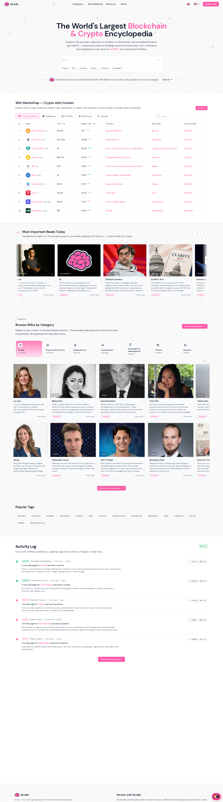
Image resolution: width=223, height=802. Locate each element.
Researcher (137, 516)
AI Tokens (83, 68)
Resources (111, 4)
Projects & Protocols (39, 581)
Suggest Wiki (211, 4)
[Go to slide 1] (202, 361)
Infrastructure (119, 516)
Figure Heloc (37, 202)
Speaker (50, 516)
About (124, 4)
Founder (22, 516)
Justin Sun (110, 193)
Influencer (179, 516)
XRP (33, 166)
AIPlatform (153, 516)
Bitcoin (94, 68)
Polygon (156, 148)
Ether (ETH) (36, 139)
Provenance (157, 202)
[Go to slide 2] (204, 361)
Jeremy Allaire (112, 175)
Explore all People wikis (109, 488)
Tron (33, 193)
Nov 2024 (188, 210)
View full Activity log (110, 659)
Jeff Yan (109, 210)
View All (200, 108)
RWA (166, 516)
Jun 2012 (188, 166)
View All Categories (193, 326)
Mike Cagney (120, 202)
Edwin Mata (44, 643)
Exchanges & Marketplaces (41, 561)
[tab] (27, 116)
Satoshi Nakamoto (114, 131)
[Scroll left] (197, 233)
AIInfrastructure (37, 522)
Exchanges (117, 68)
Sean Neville (125, 175)
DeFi (73, 68)
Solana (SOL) (37, 184)
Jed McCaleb (124, 166)
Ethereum (105, 68)
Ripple (155, 166)
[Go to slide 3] (206, 361)
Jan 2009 (188, 131)
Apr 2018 (188, 184)
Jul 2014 (188, 139)
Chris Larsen (111, 166)
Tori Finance (46, 584)
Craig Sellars (137, 148)
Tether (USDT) (37, 148)
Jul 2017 (187, 157)
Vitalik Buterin (112, 139)
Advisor (79, 516)
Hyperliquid (36, 210)
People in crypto (36, 619)
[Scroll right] (204, 233)
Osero (41, 604)
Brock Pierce (125, 148)
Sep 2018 (188, 175)
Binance (35, 157)
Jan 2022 (188, 202)
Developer (65, 516)
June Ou (109, 202)
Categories (78, 4)
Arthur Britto (137, 166)
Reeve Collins (112, 148)
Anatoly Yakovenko (114, 184)
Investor (103, 516)
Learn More (156, 79)
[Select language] (197, 4)
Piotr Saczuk (44, 623)
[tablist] (63, 116)
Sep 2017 (188, 193)
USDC (34, 175)
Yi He (128, 157)
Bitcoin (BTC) (37, 131)
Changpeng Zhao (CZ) (115, 157)
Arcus (43, 565)
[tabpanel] (111, 168)
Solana (155, 184)
